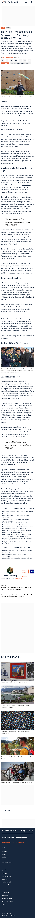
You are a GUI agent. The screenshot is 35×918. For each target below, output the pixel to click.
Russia (7, 460)
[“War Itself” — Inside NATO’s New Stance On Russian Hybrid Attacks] (17, 720)
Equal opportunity (7, 882)
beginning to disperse (16, 489)
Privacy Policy (13, 915)
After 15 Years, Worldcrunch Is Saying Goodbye (14, 682)
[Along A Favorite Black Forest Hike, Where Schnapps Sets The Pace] (17, 746)
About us (4, 873)
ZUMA (17, 372)
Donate (4, 904)
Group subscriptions (7, 901)
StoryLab (4, 860)
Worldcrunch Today (7, 898)
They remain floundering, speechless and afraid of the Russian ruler (17, 384)
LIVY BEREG (5, 63)
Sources (4, 854)
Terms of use (5, 915)
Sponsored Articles (7, 862)
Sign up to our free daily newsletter (12, 129)
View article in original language (27, 575)
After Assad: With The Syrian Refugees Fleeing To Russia (16, 782)
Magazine (4, 851)
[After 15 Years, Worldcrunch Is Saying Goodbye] (17, 671)
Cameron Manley (7, 57)
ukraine (8, 27)
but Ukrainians (22, 251)
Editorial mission (6, 876)
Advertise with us (6, 885)
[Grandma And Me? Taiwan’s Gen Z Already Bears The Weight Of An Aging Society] (17, 695)
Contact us (4, 879)
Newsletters (5, 895)
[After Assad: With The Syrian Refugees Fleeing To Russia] (17, 771)
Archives (4, 857)
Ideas (3, 27)
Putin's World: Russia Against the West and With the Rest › (17, 558)
